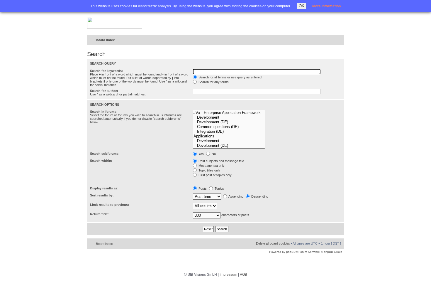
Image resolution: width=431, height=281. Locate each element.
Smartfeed (338, 40)
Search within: (101, 160)
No (213, 154)
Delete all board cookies (273, 243)
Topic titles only (209, 170)
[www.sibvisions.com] (114, 23)
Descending (259, 196)
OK (301, 6)
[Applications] (229, 136)
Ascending (235, 196)
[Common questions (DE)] (229, 126)
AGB (243, 274)
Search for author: (104, 90)
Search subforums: (105, 153)
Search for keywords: (106, 71)
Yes (201, 154)
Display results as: (104, 188)
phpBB (291, 251)
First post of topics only (215, 175)
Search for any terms (213, 82)
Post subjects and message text (221, 161)
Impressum (228, 274)
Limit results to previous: (109, 204)
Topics (219, 188)
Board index (105, 40)
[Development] (229, 117)
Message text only (211, 165)
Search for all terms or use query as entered (230, 77)
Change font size (327, 40)
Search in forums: (104, 111)
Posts (202, 188)
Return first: (99, 214)
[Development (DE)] (229, 122)
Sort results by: (102, 195)
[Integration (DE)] (229, 131)
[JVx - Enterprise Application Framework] (229, 112)
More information (326, 6)
